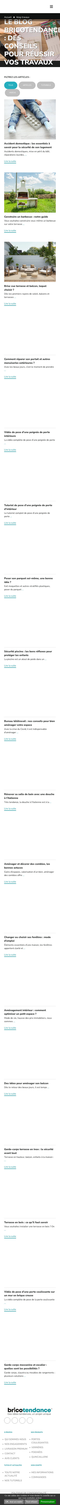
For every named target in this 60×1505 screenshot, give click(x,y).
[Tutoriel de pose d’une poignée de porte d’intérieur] (30, 481)
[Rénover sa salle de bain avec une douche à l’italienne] (30, 770)
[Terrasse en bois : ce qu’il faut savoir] (30, 1198)
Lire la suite (10, 161)
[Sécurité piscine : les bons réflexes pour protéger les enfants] (30, 627)
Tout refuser (31, 1502)
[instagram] (22, 1420)
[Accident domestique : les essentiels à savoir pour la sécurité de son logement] (30, 119)
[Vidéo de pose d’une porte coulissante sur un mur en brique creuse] (30, 1267)
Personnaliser (48, 1502)
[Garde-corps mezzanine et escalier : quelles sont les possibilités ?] (30, 1341)
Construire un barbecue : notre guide (26, 216)
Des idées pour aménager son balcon (26, 1083)
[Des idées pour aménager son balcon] (30, 1059)
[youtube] (30, 1420)
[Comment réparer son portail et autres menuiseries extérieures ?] (30, 335)
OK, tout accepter (13, 1502)
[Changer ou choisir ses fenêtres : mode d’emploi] (30, 913)
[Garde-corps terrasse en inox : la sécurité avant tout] (30, 1125)
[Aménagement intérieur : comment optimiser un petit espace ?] (30, 986)
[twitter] (15, 1420)
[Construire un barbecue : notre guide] (30, 192)
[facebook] (7, 1420)
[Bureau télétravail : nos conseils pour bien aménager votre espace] (30, 697)
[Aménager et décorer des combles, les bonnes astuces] (30, 840)
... (26, 154)
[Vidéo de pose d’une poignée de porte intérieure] (30, 408)
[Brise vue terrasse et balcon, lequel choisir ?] (30, 262)
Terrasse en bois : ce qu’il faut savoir (26, 1222)
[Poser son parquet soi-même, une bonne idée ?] (30, 554)
